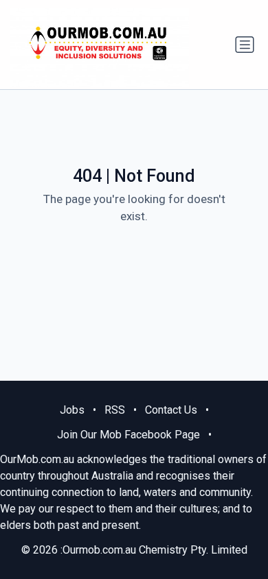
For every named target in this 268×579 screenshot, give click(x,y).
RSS (114, 409)
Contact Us (171, 409)
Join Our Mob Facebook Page (128, 434)
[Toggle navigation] (245, 45)
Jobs (72, 409)
